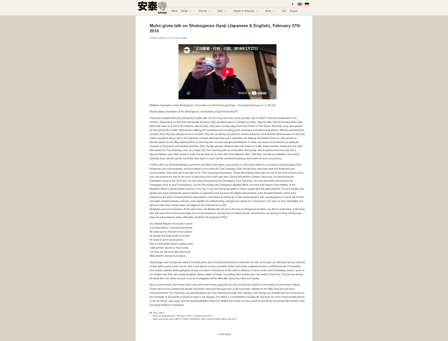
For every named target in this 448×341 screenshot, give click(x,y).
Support (294, 10)
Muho (268, 10)
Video (161, 312)
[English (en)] (300, 4)
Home (175, 10)
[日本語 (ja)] (293, 4)
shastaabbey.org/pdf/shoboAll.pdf (218, 111)
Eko (284, 10)
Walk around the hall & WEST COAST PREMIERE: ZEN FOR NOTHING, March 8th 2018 (194, 318)
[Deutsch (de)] (307, 4)
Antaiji (184, 10)
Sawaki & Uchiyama (243, 10)
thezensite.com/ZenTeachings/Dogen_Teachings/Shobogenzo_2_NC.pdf (235, 105)
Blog (155, 312)
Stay (220, 10)
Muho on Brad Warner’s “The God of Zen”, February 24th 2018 (182, 315)
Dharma (203, 10)
